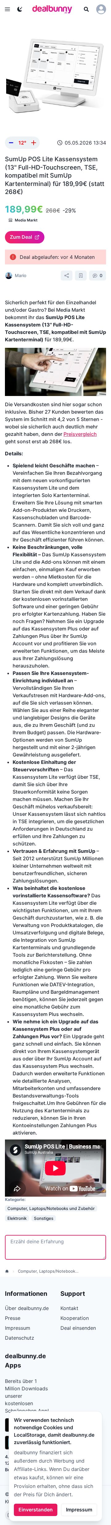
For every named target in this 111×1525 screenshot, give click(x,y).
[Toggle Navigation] (7, 9)
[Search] (86, 9)
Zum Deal (21, 237)
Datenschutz (19, 1338)
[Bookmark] (81, 275)
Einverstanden (35, 1509)
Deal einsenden (78, 1328)
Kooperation (74, 1318)
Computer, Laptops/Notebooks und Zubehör (49, 1271)
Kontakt (69, 1308)
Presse (12, 1318)
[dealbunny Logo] (54, 9)
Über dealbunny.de (27, 1308)
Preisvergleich (80, 434)
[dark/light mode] (20, 9)
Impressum (79, 1509)
